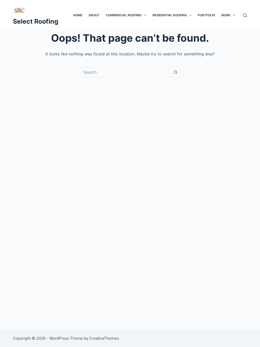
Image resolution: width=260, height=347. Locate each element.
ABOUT (94, 15)
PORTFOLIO (206, 15)
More (225, 15)
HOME (77, 15)
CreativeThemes (104, 338)
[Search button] (176, 72)
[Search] (245, 15)
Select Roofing (35, 21)
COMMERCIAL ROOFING (123, 15)
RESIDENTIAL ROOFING (170, 15)
